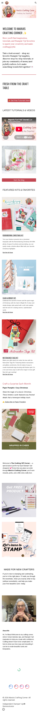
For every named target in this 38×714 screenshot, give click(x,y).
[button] (2, 2)
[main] (19, 47)
